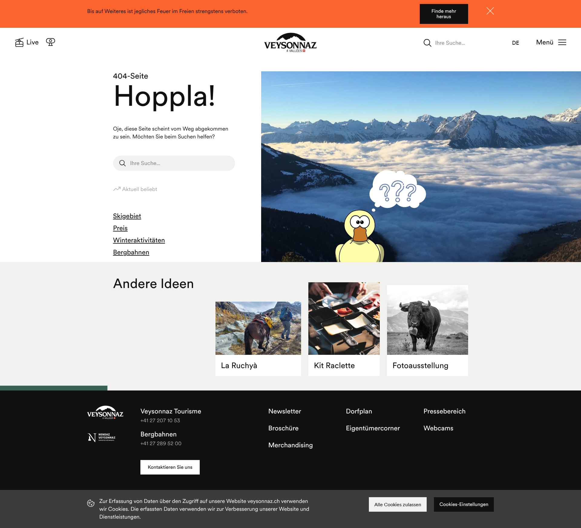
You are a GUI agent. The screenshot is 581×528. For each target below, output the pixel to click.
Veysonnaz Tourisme (105, 413)
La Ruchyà (239, 366)
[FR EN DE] (519, 43)
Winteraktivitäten (139, 240)
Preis (120, 228)
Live (32, 42)
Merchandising (290, 445)
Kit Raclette (334, 366)
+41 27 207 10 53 (160, 420)
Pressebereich (445, 411)
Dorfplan (359, 411)
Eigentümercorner (373, 428)
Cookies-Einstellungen (463, 504)
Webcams (439, 428)
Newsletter (284, 411)
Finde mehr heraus (444, 14)
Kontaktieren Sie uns (170, 467)
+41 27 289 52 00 (161, 443)
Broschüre (283, 428)
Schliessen (490, 11)
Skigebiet (127, 216)
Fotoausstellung (420, 366)
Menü (544, 42)
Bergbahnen (131, 252)
